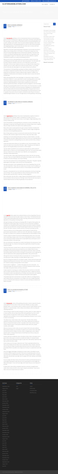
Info (13, 26)
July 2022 (4, 441)
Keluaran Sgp (52, 4)
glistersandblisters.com (14, 4)
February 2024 (5, 401)
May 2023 (4, 420)
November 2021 (5, 457)
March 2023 (4, 424)
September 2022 (5, 436)
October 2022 (5, 434)
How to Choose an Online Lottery (17, 289)
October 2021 (5, 459)
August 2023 (5, 413)
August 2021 (5, 464)
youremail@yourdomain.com (50, 1)
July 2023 (4, 415)
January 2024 (5, 403)
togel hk (8, 215)
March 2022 (4, 449)
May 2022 (4, 445)
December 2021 (5, 455)
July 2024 (4, 390)
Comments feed (33, 390)
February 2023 (5, 426)
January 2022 (5, 453)
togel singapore (45, 4)
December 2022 (5, 430)
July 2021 (4, 466)
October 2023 (5, 409)
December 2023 (5, 405)
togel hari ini (9, 116)
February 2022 (5, 451)
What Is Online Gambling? (14, 25)
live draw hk (9, 38)
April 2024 (4, 396)
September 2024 (5, 386)
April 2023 (4, 422)
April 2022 (4, 447)
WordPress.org (33, 392)
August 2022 (5, 438)
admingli (9, 26)
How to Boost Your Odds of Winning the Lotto (22, 187)
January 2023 (5, 428)
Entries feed (32, 388)
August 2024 (5, 388)
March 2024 (4, 399)
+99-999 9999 (26, 1)
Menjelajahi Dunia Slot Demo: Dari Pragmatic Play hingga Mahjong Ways (49, 58)
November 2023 (5, 407)
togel (17, 388)
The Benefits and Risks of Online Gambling (20, 101)
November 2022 (5, 432)
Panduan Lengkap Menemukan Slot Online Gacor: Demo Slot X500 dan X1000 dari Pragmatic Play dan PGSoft (49, 52)
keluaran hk (9, 303)
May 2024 (4, 394)
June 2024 (4, 392)
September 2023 (5, 411)
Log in (31, 386)
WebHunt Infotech (19, 472)
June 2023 (4, 417)
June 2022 (4, 443)
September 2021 (5, 461)
